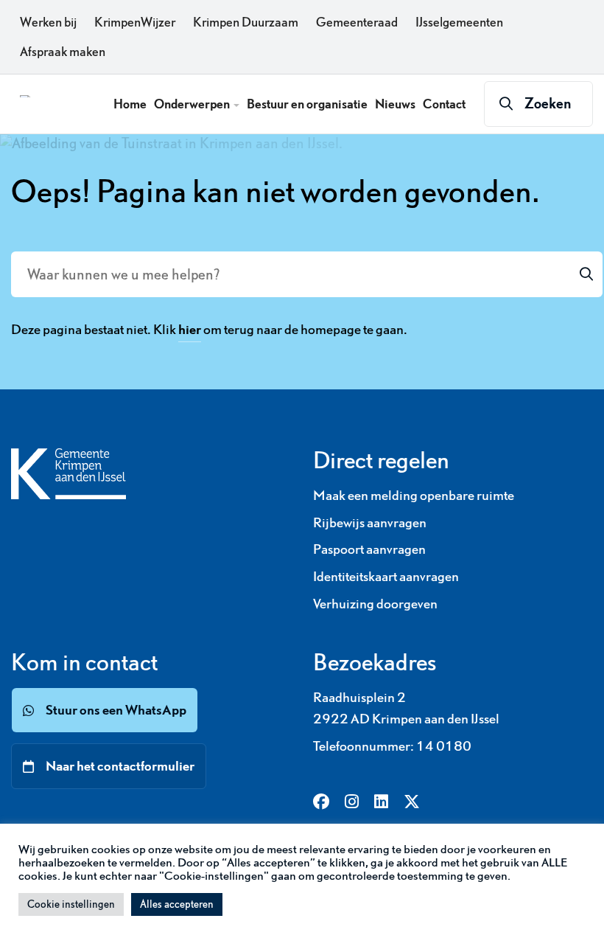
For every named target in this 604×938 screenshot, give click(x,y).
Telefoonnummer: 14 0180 (392, 746)
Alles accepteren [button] (177, 904)
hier (189, 329)
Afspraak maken (62, 51)
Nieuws (395, 104)
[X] (412, 802)
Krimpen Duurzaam (245, 22)
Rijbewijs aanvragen (369, 522)
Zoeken (548, 103)
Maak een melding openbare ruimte (413, 495)
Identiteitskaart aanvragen (386, 576)
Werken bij (48, 22)
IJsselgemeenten (459, 22)
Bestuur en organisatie (307, 104)
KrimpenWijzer (134, 22)
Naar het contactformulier (120, 766)
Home (130, 104)
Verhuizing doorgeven (375, 603)
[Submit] (586, 274)
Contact (444, 104)
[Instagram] (352, 802)
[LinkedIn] (381, 802)
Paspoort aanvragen (369, 549)
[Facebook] (321, 802)
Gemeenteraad (357, 22)
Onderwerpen (193, 104)
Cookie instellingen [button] (71, 904)
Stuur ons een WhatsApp (116, 710)
